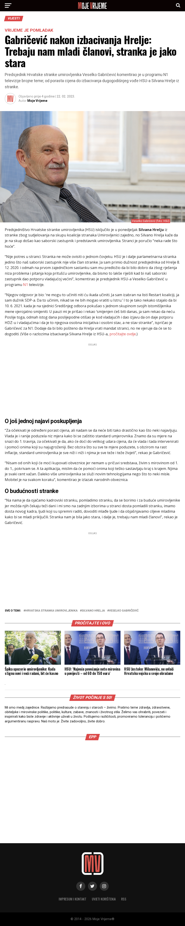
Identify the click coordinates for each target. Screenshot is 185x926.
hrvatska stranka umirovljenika (51, 610)
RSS (123, 899)
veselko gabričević (124, 610)
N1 (25, 284)
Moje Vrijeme (37, 100)
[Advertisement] (92, 379)
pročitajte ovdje (122, 333)
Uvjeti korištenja (104, 899)
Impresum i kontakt (72, 899)
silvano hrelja (93, 610)
